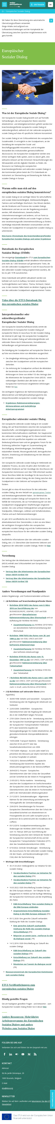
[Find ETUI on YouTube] (22, 1054)
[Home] (16, 4)
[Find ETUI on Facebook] (4, 1054)
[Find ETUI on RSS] (35, 1054)
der (24, 625)
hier (15, 387)
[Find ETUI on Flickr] (16, 1054)
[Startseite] (3, 11)
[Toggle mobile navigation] (4, 4)
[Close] (51, 20)
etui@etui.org (7, 1088)
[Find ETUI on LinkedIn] (10, 1054)
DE (50, 4)
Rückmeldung (52, 1099)
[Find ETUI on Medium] (29, 1054)
